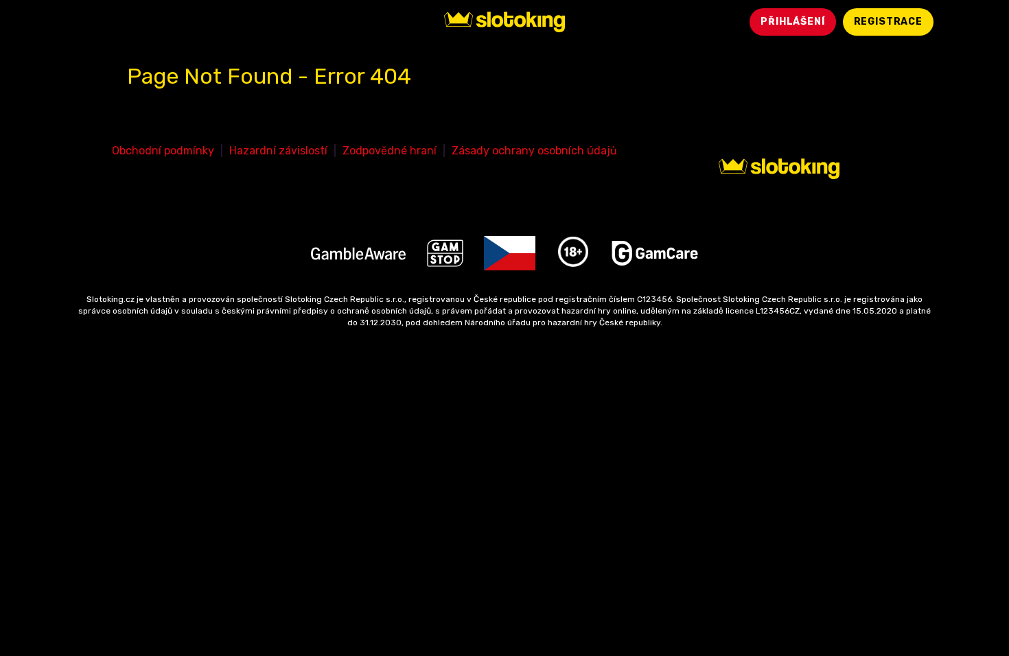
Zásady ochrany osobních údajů (534, 150)
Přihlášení (792, 21)
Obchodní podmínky (163, 150)
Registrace (888, 21)
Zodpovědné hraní (390, 150)
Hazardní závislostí (278, 150)
